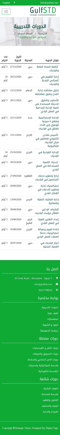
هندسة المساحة (50, 394)
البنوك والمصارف (50, 406)
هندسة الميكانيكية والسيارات (43, 365)
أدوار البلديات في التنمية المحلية (50, 245)
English (6, 3)
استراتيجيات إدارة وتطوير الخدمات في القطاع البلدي (48, 189)
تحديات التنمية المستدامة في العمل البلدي (47, 165)
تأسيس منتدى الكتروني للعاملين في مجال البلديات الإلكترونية (47, 140)
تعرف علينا (53, 313)
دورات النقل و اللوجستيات (45, 348)
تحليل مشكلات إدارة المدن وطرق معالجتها (47, 92)
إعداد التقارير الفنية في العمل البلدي (48, 221)
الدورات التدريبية (50, 307)
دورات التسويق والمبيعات (45, 354)
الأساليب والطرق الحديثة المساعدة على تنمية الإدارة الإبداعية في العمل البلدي (47, 106)
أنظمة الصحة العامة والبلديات (48, 68)
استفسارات (52, 319)
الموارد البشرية (50, 388)
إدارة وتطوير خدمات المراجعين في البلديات (47, 177)
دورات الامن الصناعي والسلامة (43, 359)
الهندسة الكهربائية (48, 371)
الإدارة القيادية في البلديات (48, 154)
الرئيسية (42, 33)
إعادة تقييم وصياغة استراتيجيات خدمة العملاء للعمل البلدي (48, 233)
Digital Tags (52, 428)
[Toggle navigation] (6, 11)
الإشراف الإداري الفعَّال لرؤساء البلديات (47, 211)
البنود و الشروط (50, 325)
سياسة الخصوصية (49, 330)
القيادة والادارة (50, 412)
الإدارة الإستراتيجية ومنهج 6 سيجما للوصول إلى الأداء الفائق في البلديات (48, 123)
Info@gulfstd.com (49, 3)
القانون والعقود (50, 400)
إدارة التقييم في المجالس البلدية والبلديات (50, 80)
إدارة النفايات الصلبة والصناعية (48, 201)
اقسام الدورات (25, 33)
